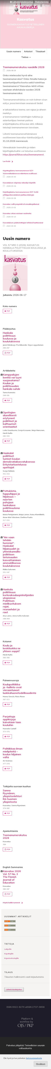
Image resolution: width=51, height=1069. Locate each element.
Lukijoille (7, 949)
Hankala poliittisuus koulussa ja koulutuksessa (11, 337)
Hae (47, 5)
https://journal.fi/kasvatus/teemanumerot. (23, 154)
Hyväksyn (40, 1064)
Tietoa (25, 57)
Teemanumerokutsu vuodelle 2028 (23, 67)
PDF (6, 311)
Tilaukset (40, 51)
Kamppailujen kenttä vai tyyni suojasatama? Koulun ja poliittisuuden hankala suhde (12, 382)
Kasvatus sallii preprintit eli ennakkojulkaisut (21, 204)
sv (39, 5)
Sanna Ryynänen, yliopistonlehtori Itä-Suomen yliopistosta (12, 796)
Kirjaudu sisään (23, 5)
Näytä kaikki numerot (11, 902)
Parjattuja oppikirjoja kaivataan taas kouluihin (12, 721)
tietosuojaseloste (34, 1058)
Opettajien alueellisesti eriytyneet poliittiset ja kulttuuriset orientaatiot (10, 419)
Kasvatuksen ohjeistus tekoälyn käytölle (19, 183)
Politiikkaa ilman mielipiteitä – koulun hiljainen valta (12, 753)
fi (35, 5)
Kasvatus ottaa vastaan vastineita (17, 213)
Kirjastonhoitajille (11, 958)
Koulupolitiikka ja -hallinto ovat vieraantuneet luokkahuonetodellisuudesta (19, 689)
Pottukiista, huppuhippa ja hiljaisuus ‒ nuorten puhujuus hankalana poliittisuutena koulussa (11, 501)
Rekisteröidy (42, 1)
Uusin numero (14, 51)
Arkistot (28, 51)
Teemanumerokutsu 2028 (15, 836)
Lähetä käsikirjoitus (22, 1)
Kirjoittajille (8, 954)
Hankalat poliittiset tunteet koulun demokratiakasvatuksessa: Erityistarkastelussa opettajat (19, 460)
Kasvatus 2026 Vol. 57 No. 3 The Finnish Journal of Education (12, 877)
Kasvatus (25, 19)
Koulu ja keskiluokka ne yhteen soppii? (11, 648)
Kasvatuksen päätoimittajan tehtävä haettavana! (23, 223)
